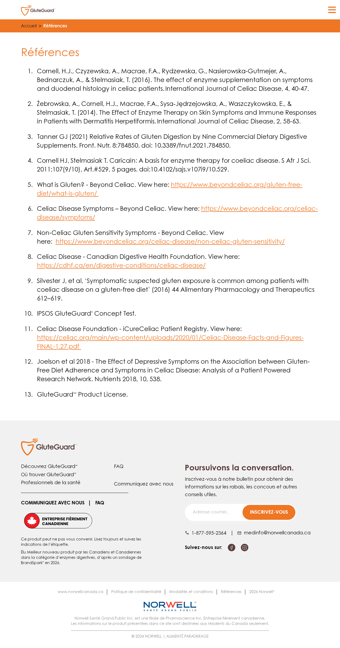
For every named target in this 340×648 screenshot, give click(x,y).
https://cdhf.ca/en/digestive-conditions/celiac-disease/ (121, 266)
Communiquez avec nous (143, 484)
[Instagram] (244, 547)
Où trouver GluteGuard (48, 475)
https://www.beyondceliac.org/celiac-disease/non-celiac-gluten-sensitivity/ (170, 242)
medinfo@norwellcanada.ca (277, 533)
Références (231, 592)
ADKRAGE (200, 637)
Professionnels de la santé (50, 483)
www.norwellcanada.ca (80, 592)
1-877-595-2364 (209, 533)
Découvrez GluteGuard (49, 467)
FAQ (119, 467)
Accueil (29, 26)
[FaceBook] (231, 547)
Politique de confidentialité (136, 592)
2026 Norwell (262, 592)
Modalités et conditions (191, 592)
